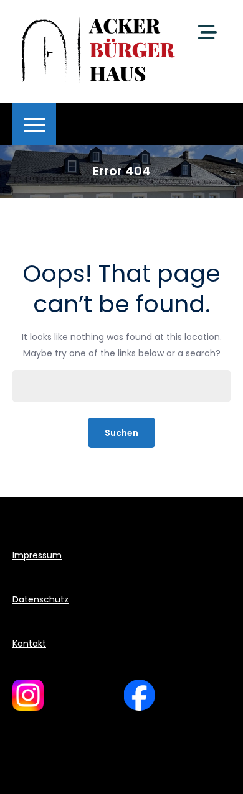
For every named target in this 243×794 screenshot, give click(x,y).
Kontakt (29, 643)
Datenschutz (40, 599)
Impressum (37, 555)
